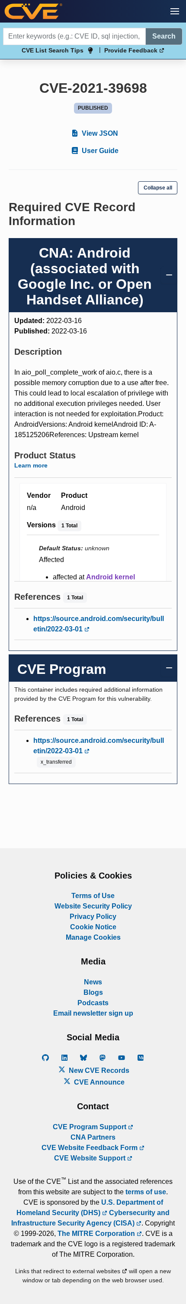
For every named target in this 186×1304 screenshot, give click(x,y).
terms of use (145, 1192)
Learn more (31, 465)
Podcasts (93, 1003)
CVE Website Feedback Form (90, 1147)
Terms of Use (93, 895)
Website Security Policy (93, 906)
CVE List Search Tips (52, 50)
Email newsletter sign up (93, 1013)
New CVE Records (98, 1070)
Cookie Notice (93, 927)
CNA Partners (93, 1137)
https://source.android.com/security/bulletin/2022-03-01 (98, 624)
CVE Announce (98, 1082)
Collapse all (158, 188)
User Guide (99, 150)
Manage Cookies (93, 937)
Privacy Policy (93, 916)
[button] (174, 11)
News (93, 982)
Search (164, 36)
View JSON (99, 133)
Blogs (93, 992)
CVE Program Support (90, 1127)
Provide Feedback (131, 50)
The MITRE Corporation (97, 1233)
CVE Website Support (90, 1158)
